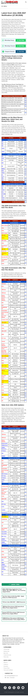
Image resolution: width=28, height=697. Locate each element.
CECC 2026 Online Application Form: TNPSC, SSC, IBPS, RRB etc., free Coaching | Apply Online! (13, 590)
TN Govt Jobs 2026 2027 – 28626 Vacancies (13, 602)
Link (25, 98)
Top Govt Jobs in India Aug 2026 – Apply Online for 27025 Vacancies (13, 597)
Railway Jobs (6, 651)
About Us (5, 662)
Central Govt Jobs (7, 655)
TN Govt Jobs (6, 649)
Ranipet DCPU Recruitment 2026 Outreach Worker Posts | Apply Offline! (13, 613)
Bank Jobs (6, 653)
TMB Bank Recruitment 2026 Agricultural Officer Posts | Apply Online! (13, 607)
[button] (26, 2)
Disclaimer (6, 666)
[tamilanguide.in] (9, 2)
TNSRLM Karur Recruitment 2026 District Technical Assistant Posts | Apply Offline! (13, 619)
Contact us (6, 664)
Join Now (21, 40)
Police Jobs (6, 656)
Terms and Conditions (8, 670)
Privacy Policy (6, 668)
